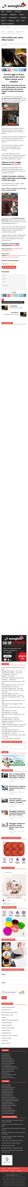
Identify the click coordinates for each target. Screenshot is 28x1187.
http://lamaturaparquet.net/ (8, 1060)
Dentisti (21, 14)
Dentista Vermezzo (6, 686)
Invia (13, 292)
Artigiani (8, 11)
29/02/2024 (13, 831)
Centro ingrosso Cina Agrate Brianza (11, 667)
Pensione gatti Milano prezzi (9, 685)
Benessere (13, 14)
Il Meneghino (14, 44)
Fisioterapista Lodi (6, 1033)
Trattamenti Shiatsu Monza (8, 1071)
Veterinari (23, 17)
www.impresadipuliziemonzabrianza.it (10, 1100)
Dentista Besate (6, 710)
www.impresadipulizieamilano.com (10, 1099)
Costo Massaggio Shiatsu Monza (9, 1066)
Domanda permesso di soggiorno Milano (12, 704)
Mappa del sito (4, 1170)
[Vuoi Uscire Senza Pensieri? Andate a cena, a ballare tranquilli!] (5, 800)
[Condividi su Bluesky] (23, 70)
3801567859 (16, 164)
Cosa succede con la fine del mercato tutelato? (12, 1140)
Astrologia (18, 11)
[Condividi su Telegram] (20, 70)
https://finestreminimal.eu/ (8, 1113)
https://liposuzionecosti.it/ (8, 1061)
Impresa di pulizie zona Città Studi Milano (12, 726)
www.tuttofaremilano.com (8, 1095)
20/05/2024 (13, 804)
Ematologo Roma (6, 1055)
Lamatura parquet (6, 1038)
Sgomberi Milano (6, 1030)
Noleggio (11, 20)
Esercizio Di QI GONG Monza (8, 1063)
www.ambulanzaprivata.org (8, 1111)
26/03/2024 (13, 817)
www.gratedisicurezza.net (7, 1091)
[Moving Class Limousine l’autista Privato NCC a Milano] (5, 787)
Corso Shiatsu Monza (6, 1065)
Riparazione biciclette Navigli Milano (11, 714)
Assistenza (4, 14)
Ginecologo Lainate (6, 717)
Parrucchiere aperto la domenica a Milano (12, 690)
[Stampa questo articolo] (14, 70)
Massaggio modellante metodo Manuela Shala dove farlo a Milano (17, 813)
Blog (23, 20)
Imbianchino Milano (7, 1025)
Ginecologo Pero (6, 733)
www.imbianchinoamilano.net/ (9, 1097)
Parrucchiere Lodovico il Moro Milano (11, 707)
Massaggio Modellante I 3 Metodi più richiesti (12, 1148)
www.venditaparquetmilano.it (8, 1087)
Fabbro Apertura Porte (7, 1015)
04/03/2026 (13, 792)
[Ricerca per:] (14, 27)
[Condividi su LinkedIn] (7, 70)
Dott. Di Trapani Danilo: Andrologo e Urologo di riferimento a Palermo (17, 775)
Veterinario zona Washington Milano (11, 697)
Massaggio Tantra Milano (8, 671)
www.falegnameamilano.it (8, 1092)
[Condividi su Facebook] (3, 70)
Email (4, 982)
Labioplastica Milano (6, 1086)
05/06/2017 (6, 44)
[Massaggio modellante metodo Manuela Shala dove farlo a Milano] (5, 812)
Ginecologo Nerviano (7, 719)
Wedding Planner (5, 1073)
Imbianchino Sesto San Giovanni (9, 1105)
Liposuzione (5, 1040)
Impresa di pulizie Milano (8, 1027)
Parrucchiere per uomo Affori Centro (13, 302)
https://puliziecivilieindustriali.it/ (9, 1074)
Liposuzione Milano (6, 1084)
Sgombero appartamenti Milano (10, 1020)
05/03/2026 (13, 779)
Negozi (3, 20)
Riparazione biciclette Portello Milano (11, 700)
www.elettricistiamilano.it (7, 1089)
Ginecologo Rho (6, 674)
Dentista (4, 1017)
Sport (17, 20)
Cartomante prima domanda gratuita (11, 681)
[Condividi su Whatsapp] (16, 70)
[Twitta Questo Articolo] (5, 70)
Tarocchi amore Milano (7, 738)
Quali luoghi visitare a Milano (8, 1145)
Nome (4, 974)
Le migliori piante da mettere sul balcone (11, 1143)
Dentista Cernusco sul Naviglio (10, 1035)
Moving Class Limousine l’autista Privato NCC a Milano (17, 788)
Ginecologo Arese (6, 712)
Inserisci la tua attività (7, 23)
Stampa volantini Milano (7, 1058)
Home (2, 11)
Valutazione (5, 264)
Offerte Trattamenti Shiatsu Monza (10, 1068)
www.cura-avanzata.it (7, 1076)
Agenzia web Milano (10, 1175)
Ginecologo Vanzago (7, 729)
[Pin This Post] (9, 70)
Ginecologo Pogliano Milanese (9, 731)
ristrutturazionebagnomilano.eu (9, 1110)
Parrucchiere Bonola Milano (9, 688)
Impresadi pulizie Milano (7, 1102)
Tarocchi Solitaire (6, 1043)
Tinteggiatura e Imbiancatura (8, 1103)
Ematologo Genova (6, 1057)
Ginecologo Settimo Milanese (9, 695)
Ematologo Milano (6, 1053)
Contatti (12, 1170)
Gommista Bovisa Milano (8, 672)
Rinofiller (4, 676)
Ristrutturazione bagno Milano (10, 1012)
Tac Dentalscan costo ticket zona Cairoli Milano (14, 735)
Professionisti (13, 17)
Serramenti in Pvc (6, 1009)
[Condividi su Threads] (25, 70)
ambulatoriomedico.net (7, 1108)
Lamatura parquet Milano (8, 1007)
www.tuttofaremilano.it (7, 1094)
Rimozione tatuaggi (7, 693)
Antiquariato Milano (7, 1022)
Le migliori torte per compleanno (10, 724)
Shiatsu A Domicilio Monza (8, 1069)
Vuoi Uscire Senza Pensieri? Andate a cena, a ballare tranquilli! (17, 800)
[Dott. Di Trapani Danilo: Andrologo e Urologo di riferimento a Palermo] (5, 775)
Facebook (19, 1170)
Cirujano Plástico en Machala (8, 1077)
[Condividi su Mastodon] (18, 70)
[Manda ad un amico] (11, 70)
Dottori (3, 17)
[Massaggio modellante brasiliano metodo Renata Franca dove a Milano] (5, 825)
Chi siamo (3, 1168)
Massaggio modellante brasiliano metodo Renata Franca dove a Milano (17, 826)
